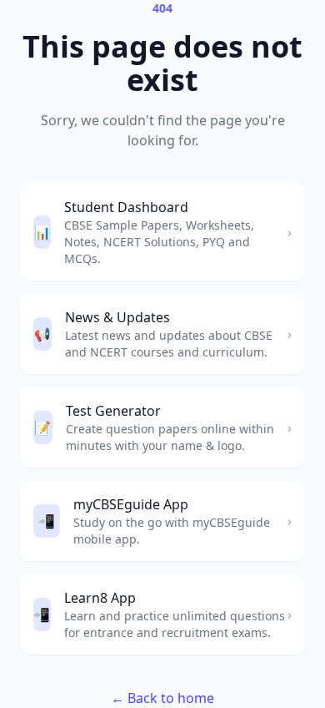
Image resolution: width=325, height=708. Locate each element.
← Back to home (162, 698)
